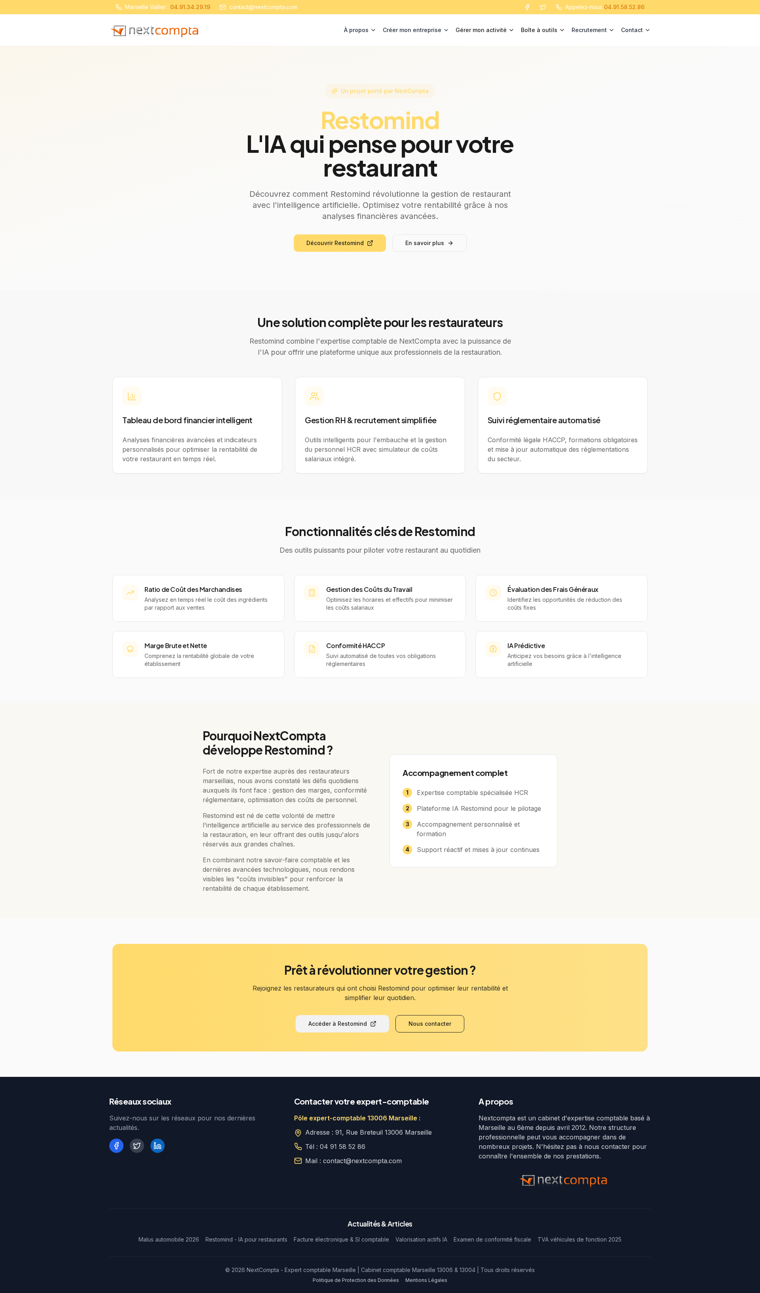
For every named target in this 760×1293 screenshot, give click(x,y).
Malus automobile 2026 (169, 1239)
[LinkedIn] (157, 1146)
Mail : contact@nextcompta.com (353, 1161)
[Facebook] (527, 7)
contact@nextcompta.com (263, 7)
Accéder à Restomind (337, 1023)
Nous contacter (429, 1023)
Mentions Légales (426, 1280)
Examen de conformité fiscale (492, 1239)
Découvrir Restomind (335, 243)
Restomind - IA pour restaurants (246, 1239)
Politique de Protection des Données (356, 1280)
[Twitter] (543, 7)
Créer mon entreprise (412, 30)
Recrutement (589, 30)
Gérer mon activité (481, 30)
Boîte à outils (539, 30)
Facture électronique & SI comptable (341, 1239)
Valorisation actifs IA (421, 1239)
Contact (632, 30)
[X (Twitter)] (137, 1146)
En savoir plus (424, 243)
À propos (356, 30)
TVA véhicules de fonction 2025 (579, 1239)
